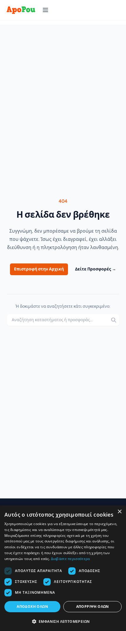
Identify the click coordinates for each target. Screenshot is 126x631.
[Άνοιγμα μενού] (45, 9)
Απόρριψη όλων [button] (92, 606)
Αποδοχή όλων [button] (32, 606)
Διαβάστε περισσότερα (70, 558)
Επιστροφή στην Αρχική (39, 269)
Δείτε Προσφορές (95, 269)
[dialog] (63, 568)
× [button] (119, 512)
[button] (63, 621)
